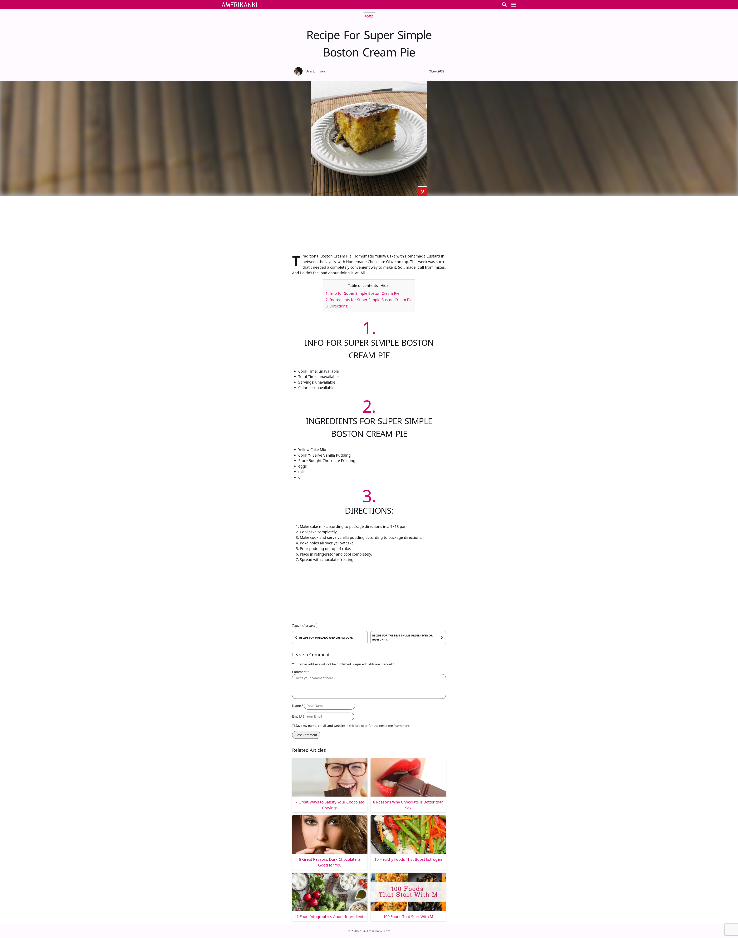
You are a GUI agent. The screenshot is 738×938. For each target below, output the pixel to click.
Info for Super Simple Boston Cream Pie (362, 293)
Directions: (337, 306)
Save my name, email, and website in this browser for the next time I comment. (352, 726)
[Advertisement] (369, 223)
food (369, 16)
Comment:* (300, 672)
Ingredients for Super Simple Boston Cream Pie (369, 299)
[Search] (504, 4)
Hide (385, 285)
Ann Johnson (315, 71)
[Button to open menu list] (513, 5)
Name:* (297, 706)
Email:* (297, 716)
